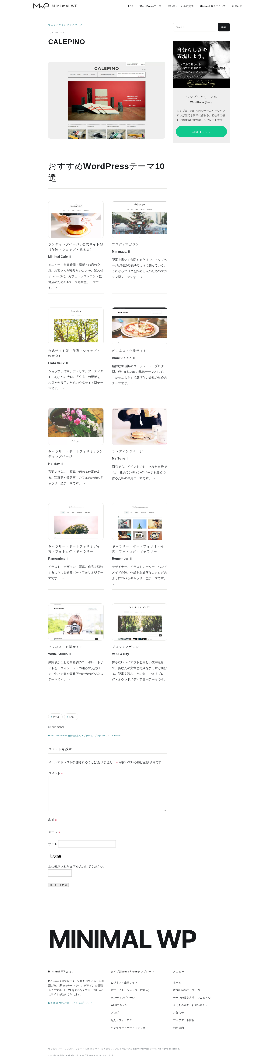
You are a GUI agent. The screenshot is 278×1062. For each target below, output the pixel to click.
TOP (130, 6)
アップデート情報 (183, 1020)
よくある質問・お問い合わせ (190, 1005)
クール (56, 716)
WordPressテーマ (151, 6)
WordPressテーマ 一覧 (187, 990)
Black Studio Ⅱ (124, 358)
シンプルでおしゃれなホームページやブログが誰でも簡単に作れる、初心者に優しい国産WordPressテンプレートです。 (201, 115)
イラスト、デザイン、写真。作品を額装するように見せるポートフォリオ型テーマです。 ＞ (75, 572)
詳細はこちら (201, 132)
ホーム (177, 982)
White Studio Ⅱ (60, 654)
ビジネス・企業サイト (129, 351)
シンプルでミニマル (201, 96)
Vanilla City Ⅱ (122, 654)
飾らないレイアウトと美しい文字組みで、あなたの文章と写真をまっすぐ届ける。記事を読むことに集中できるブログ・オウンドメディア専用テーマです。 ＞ (139, 673)
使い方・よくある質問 (181, 6)
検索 (224, 27)
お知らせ (237, 6)
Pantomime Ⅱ (58, 558)
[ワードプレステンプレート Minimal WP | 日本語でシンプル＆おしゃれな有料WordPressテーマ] (55, 6)
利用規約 (178, 1027)
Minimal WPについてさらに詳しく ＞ (70, 1002)
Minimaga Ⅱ (121, 251)
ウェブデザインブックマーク (65, 24)
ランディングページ (64, 244)
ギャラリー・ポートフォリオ (70, 451)
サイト (52, 843)
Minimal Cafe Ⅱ (60, 256)
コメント (55, 773)
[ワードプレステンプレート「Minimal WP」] (201, 43)
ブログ (117, 244)
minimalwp (58, 727)
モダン (72, 716)
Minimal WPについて (213, 6)
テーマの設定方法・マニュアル (191, 997)
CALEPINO (115, 735)
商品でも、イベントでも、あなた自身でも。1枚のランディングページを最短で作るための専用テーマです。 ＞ (139, 472)
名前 (52, 819)
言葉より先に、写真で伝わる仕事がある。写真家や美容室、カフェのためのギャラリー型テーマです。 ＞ (75, 477)
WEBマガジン (119, 1005)
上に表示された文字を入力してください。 (77, 866)
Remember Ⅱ (122, 558)
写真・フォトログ (121, 1020)
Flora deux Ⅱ (58, 363)
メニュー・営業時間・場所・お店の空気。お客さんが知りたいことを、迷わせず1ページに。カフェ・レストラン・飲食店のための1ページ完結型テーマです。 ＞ (75, 276)
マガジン (132, 244)
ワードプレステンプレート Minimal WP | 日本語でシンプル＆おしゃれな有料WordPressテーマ (107, 1048)
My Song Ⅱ (120, 458)
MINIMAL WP (122, 939)
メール (54, 831)
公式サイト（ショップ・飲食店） (131, 990)
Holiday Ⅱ (56, 463)
